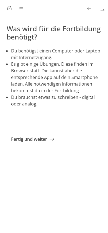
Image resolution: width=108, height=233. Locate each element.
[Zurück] (89, 8)
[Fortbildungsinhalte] (21, 8)
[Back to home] (9, 9)
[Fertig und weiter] (102, 10)
